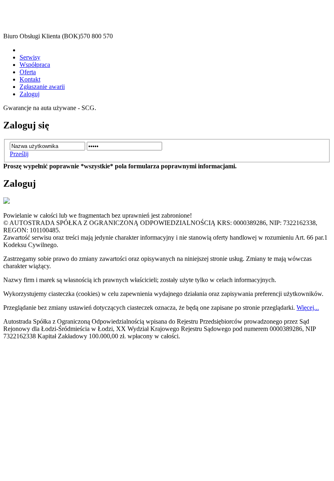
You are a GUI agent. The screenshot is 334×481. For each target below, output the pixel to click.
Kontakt (30, 79)
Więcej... (308, 307)
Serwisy (30, 57)
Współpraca (35, 64)
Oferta (28, 71)
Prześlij (19, 153)
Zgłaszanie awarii (42, 86)
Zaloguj (30, 93)
